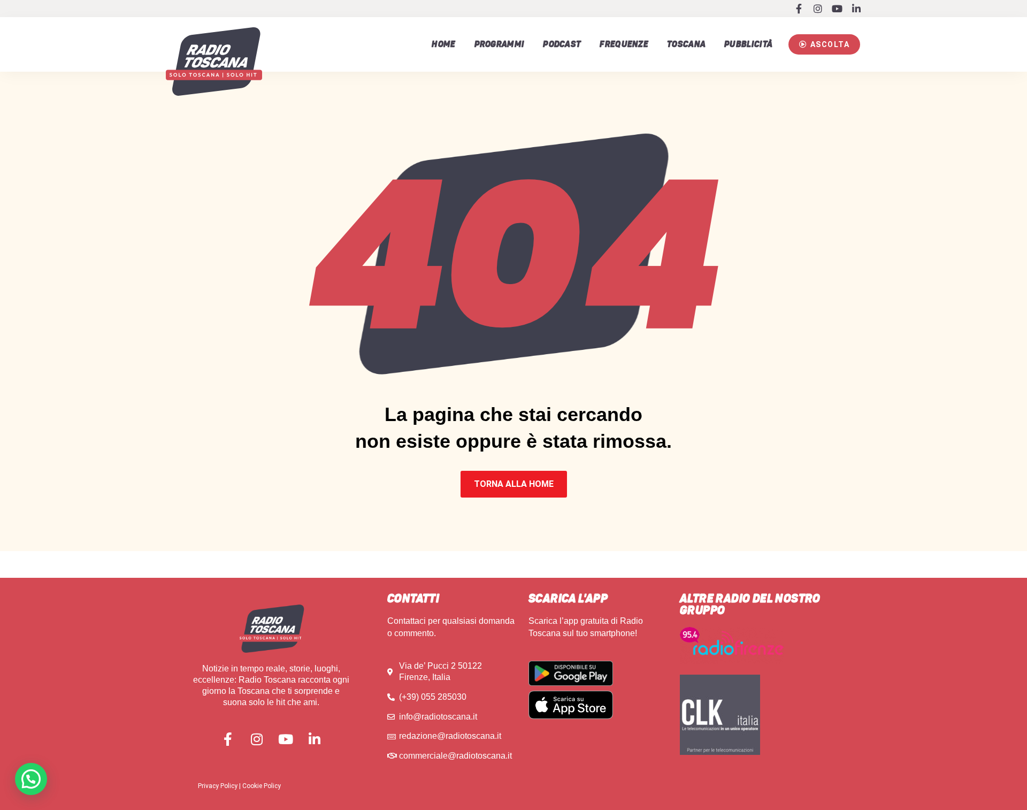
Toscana (686, 44)
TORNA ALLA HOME (514, 484)
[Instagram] (818, 8)
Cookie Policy (261, 786)
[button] (824, 44)
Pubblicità (748, 44)
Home (443, 44)
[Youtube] (837, 8)
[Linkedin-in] (856, 8)
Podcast (562, 44)
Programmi (499, 44)
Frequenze (624, 44)
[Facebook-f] (798, 8)
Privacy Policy (217, 786)
